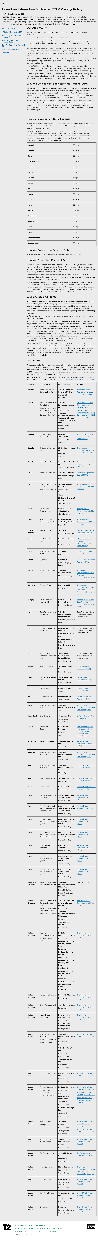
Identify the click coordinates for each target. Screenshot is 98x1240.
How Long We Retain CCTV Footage (12, 36)
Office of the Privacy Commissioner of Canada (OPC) (85, 405)
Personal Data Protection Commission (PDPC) (86, 743)
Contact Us (6, 53)
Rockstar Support (59, 1228)
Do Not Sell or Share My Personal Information (32, 1228)
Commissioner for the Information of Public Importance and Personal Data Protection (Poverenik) (85, 731)
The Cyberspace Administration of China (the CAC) (86, 486)
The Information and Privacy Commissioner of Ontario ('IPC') (86, 436)
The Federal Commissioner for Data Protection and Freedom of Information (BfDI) (86, 575)
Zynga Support (39, 1231)
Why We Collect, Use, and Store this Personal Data (12, 32)
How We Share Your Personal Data (13, 45)
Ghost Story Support (23, 1231)
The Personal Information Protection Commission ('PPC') (86, 707)
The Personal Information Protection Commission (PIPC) (86, 754)
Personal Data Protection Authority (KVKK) (85, 797)
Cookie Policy (40, 1225)
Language (6, 3)
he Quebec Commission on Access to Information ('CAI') (85, 450)
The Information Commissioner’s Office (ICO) (85, 903)
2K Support (52, 1231)
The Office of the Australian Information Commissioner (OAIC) (85, 392)
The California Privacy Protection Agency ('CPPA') (85, 1100)
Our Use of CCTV (8, 28)
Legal (30, 1225)
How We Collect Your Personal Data (10, 41)
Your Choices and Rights (11, 50)
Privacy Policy (20, 1225)
